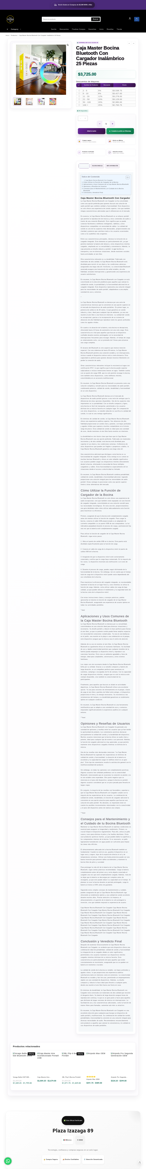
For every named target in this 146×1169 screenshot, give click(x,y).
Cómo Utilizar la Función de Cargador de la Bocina (100, 182)
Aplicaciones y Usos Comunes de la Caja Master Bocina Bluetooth (106, 184)
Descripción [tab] (84, 165)
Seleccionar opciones (88, 1083)
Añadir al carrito (91, 131)
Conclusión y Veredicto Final (93, 192)
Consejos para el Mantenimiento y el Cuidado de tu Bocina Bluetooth (103, 189)
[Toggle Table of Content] (126, 177)
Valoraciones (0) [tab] (97, 165)
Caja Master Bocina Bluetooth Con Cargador (99, 180)
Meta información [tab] (112, 165)
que (115, 249)
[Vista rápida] (19, 1081)
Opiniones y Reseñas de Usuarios (95, 186)
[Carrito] (136, 19)
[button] (68, 45)
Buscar (95, 19)
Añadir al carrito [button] (15, 1081)
